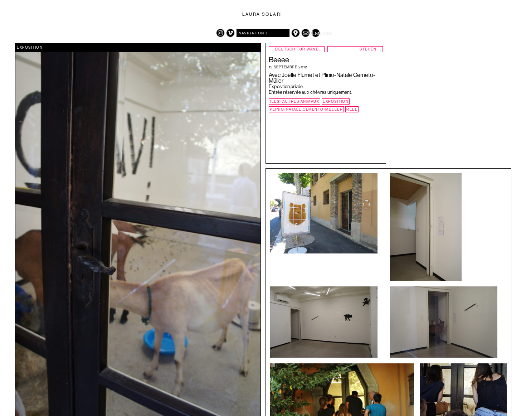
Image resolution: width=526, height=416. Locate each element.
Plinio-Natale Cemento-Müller (306, 109)
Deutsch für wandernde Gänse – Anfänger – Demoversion (297, 49)
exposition (30, 47)
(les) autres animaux (294, 101)
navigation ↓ (253, 33)
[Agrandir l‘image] (366, 210)
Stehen (371, 49)
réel (351, 109)
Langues (316, 33)
